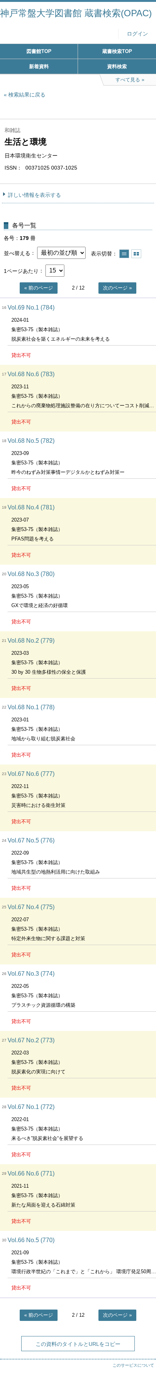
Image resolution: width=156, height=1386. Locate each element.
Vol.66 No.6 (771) (31, 1173)
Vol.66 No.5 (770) (31, 1240)
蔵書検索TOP (117, 51)
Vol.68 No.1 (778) (31, 707)
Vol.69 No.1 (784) (31, 307)
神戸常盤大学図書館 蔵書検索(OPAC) (76, 13)
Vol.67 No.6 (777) (31, 774)
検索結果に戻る (26, 95)
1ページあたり (21, 271)
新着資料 (39, 66)
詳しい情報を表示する (34, 195)
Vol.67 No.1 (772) (31, 1107)
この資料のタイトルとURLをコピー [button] (78, 1344)
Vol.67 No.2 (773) (31, 1040)
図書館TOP (39, 51)
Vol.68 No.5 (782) (31, 441)
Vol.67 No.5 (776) (31, 840)
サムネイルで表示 (136, 253)
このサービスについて (133, 1365)
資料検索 (117, 66)
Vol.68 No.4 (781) (31, 507)
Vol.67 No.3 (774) (31, 973)
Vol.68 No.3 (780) (31, 574)
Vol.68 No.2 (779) (31, 640)
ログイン (137, 34)
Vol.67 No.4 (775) (31, 907)
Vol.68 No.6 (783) (31, 374)
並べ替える (17, 253)
